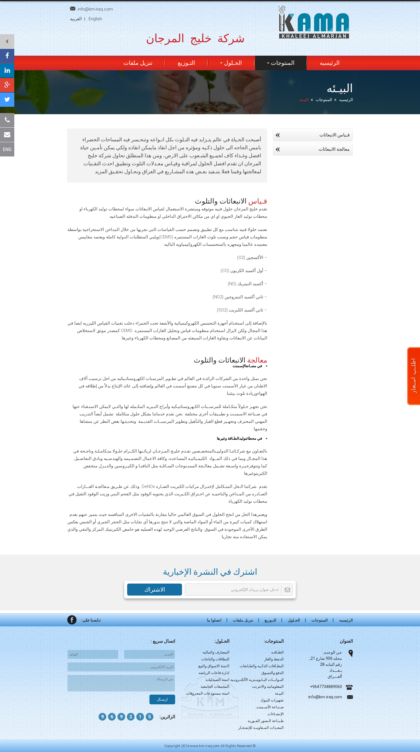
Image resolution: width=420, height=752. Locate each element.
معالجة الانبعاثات (334, 149)
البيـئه (279, 693)
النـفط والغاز (274, 659)
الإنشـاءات (275, 714)
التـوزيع (186, 62)
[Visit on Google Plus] (7, 85)
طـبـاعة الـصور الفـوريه (266, 721)
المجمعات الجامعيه (215, 686)
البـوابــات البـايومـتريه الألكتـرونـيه (257, 679)
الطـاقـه (277, 652)
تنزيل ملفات (138, 62)
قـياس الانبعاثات (334, 135)
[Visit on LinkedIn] (7, 70)
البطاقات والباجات (215, 659)
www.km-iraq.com (205, 746)
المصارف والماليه (216, 652)
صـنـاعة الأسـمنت (270, 707)
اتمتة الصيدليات (217, 679)
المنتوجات (324, 99)
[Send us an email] (7, 135)
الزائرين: (167, 716)
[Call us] (7, 120)
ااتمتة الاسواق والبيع (213, 666)
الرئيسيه (330, 62)
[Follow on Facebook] (7, 56)
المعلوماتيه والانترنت (268, 686)
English (95, 18)
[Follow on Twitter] (7, 100)
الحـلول (233, 62)
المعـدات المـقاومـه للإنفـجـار (261, 727)
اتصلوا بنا (214, 620)
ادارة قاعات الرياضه (214, 673)
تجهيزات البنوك (272, 700)
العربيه (76, 18)
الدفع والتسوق (272, 673)
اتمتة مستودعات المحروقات (207, 693)
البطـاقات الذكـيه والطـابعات (262, 666)
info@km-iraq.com (95, 9)
